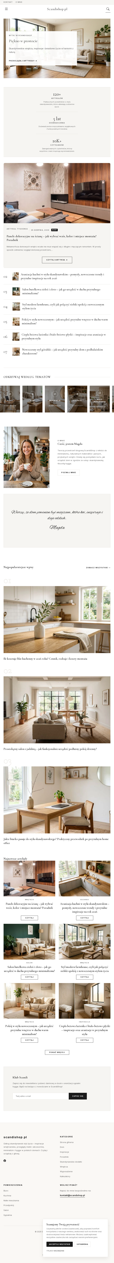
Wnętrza (64, 1166)
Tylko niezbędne (55, 1251)
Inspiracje (64, 1152)
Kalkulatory (65, 1176)
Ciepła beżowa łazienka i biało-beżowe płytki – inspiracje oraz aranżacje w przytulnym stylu (84, 1030)
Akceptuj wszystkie (59, 1244)
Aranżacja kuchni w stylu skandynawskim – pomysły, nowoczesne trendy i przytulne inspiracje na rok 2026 (84, 907)
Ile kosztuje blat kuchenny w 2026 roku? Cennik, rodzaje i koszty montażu (45, 658)
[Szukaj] (108, 9)
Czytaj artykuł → (57, 260)
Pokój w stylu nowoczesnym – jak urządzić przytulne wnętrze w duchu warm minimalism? (29, 1030)
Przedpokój (9, 1205)
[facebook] (5, 1161)
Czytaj (29, 918)
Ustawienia (82, 1244)
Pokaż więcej (57, 1052)
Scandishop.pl (57, 9)
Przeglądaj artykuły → (23, 61)
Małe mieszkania (11, 1200)
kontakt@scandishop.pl (72, 1195)
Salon (6, 1210)
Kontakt (8, 2)
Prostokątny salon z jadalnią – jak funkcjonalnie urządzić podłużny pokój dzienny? (50, 749)
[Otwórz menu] (6, 9)
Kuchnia (7, 1195)
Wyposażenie (66, 1171)
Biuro (6, 1190)
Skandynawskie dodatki (71, 1162)
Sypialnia (8, 1215)
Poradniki (64, 1157)
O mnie (19, 2)
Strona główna (66, 1142)
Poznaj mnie (68, 472)
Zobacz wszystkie (97, 568)
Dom (62, 1147)
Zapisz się (77, 1096)
